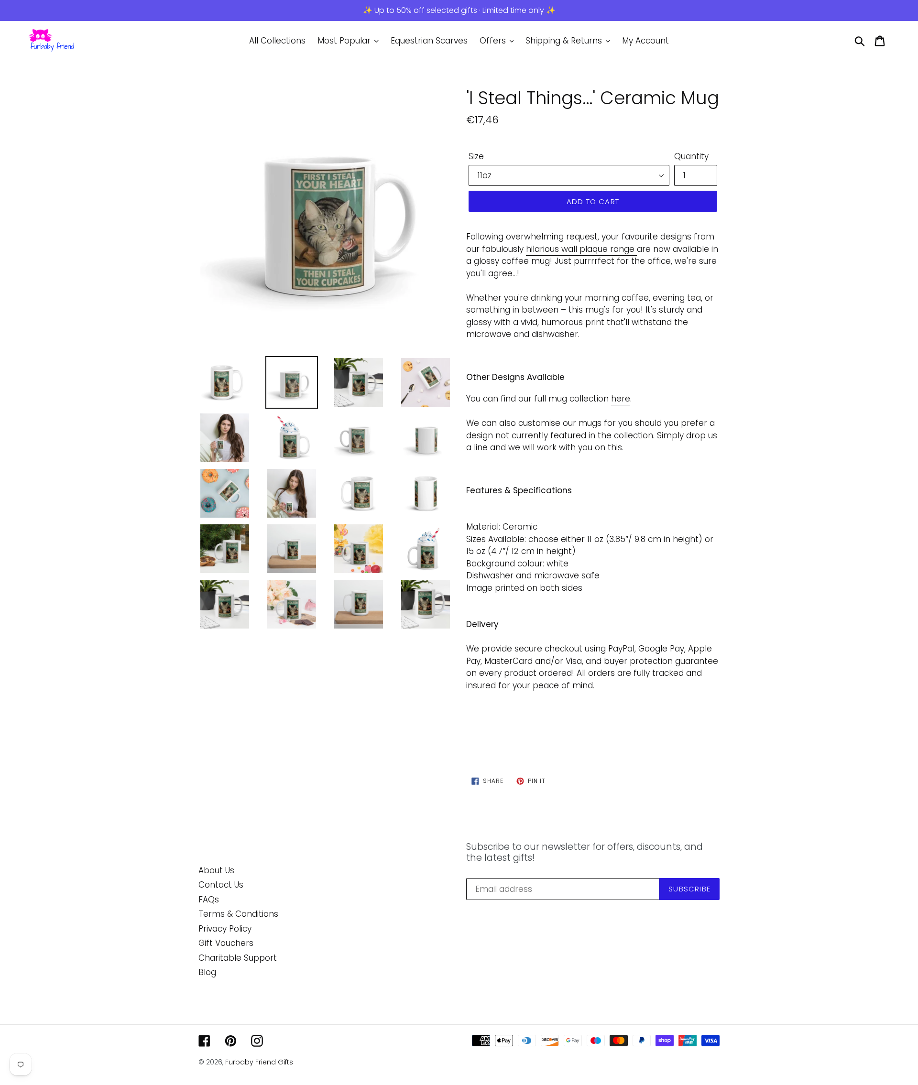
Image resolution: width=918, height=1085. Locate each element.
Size (476, 156)
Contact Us (220, 884)
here (620, 398)
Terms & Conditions (238, 914)
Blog (207, 972)
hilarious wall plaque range (580, 249)
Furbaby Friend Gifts (259, 1062)
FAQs (208, 899)
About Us (216, 870)
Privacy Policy (224, 928)
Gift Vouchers (225, 943)
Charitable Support (237, 958)
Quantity (691, 156)
